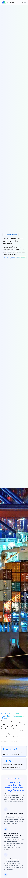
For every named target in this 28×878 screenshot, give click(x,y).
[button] (23, 2)
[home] (8, 2)
